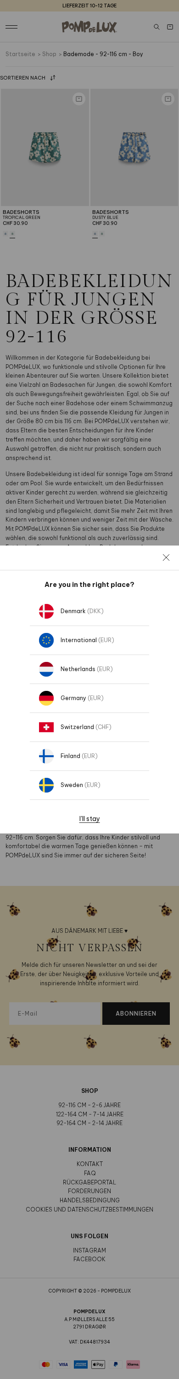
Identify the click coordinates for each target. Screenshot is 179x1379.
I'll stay (89, 819)
